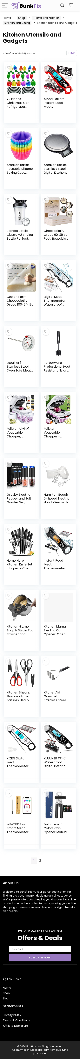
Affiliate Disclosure (15, 1026)
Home (7, 18)
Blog (6, 998)
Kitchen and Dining (17, 23)
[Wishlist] (71, 5)
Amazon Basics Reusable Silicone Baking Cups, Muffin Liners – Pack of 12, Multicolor (20, 174)
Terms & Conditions (16, 1020)
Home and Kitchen (46, 18)
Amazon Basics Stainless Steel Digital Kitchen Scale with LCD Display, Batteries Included (57, 174)
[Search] (62, 5)
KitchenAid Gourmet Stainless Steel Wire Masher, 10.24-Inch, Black (56, 700)
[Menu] (4, 5)
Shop (21, 18)
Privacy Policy (12, 1015)
